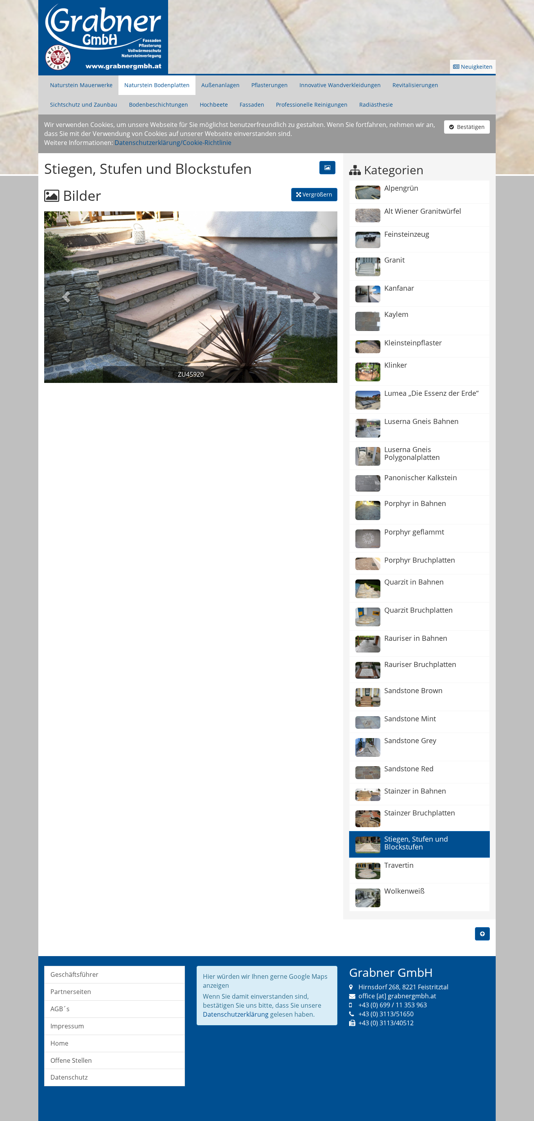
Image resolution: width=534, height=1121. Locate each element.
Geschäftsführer (74, 974)
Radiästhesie (376, 104)
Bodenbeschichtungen (158, 104)
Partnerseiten (70, 991)
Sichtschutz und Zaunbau (83, 104)
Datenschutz (69, 1077)
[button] (66, 297)
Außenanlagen (220, 85)
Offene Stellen (71, 1060)
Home (59, 1043)
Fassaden (252, 104)
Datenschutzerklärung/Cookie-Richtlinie (173, 142)
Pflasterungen (269, 85)
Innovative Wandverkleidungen (340, 85)
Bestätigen (469, 127)
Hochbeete (214, 104)
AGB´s (60, 1009)
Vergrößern (316, 194)
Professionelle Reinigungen (312, 104)
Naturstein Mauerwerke (81, 85)
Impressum (67, 1026)
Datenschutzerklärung (236, 1014)
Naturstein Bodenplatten (157, 85)
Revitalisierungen (415, 85)
